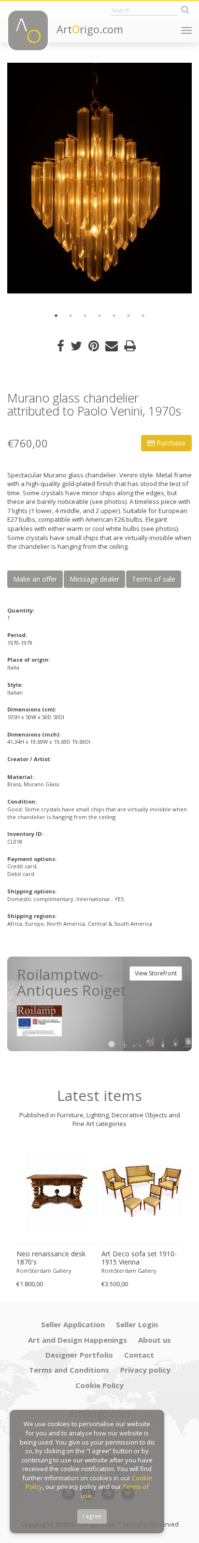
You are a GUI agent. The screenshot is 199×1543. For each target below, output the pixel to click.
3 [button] (85, 315)
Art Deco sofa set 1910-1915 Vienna (139, 1258)
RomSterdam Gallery (43, 1270)
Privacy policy (145, 1370)
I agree (92, 1516)
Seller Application (73, 1324)
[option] (99, 178)
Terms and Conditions (69, 1370)
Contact (139, 1355)
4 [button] (99, 315)
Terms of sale (153, 579)
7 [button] (143, 315)
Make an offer (35, 579)
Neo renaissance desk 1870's (50, 1258)
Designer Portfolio (79, 1355)
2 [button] (70, 315)
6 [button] (128, 315)
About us (154, 1340)
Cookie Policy (99, 1385)
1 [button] (56, 315)
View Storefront (156, 973)
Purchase (170, 442)
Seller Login (137, 1324)
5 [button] (114, 315)
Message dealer (94, 579)
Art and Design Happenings (77, 1340)
